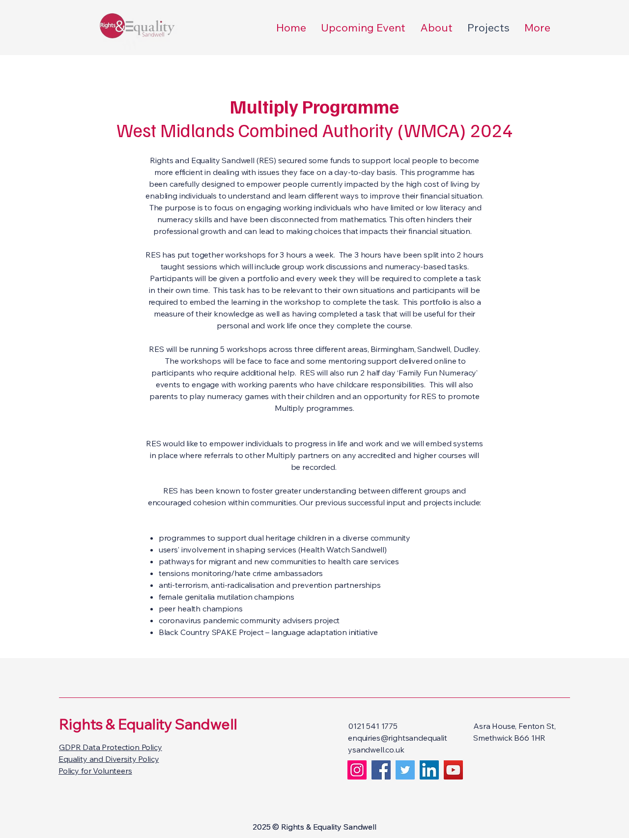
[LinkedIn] (429, 770)
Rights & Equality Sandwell (148, 724)
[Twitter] (405, 770)
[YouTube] (453, 770)
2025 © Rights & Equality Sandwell (314, 827)
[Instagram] (357, 770)
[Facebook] (381, 770)
